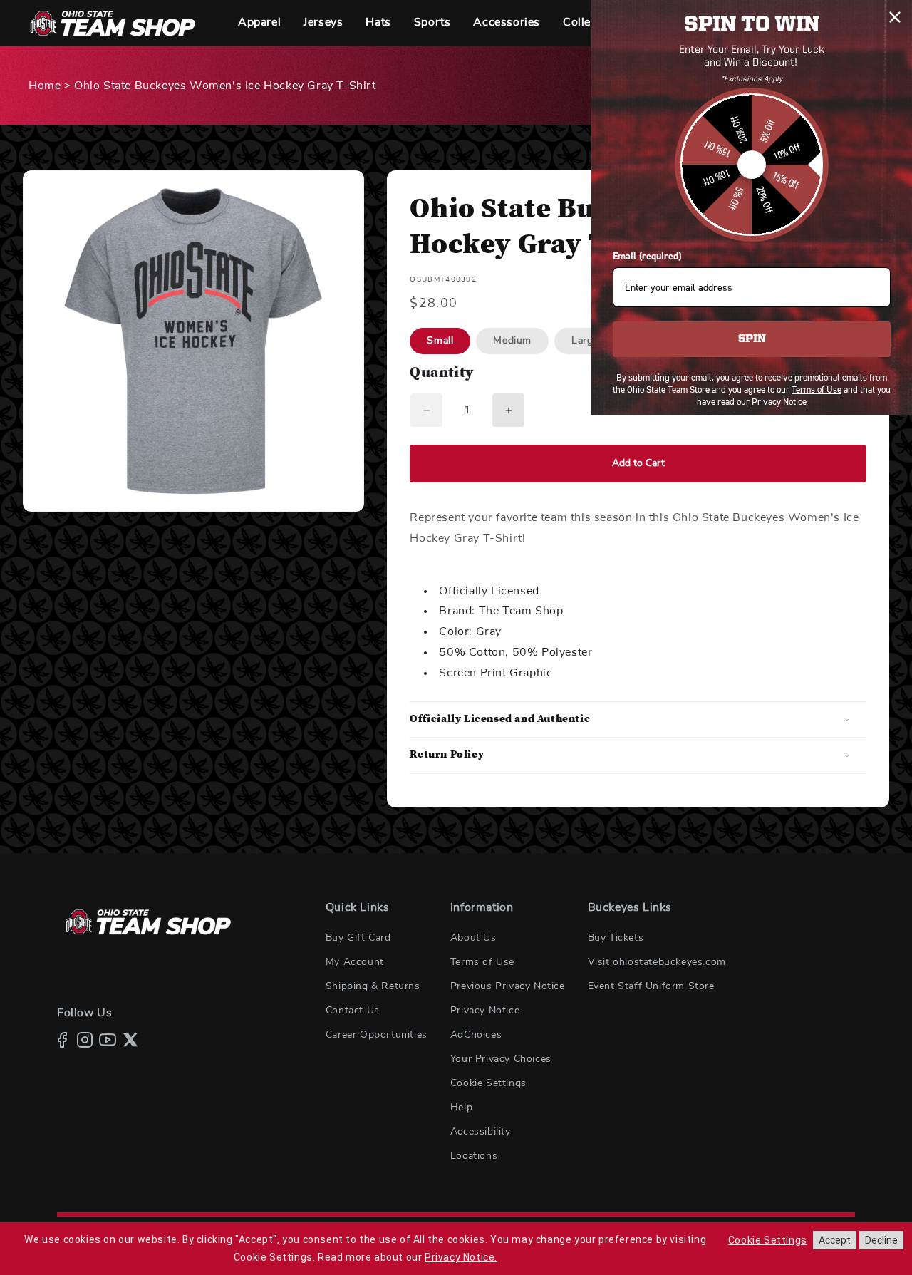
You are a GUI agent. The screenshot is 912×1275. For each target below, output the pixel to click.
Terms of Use (482, 962)
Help (461, 1108)
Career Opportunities (377, 1035)
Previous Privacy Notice (507, 986)
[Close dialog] (895, 17)
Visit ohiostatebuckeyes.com (657, 962)
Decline (881, 1240)
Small (440, 341)
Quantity (441, 373)
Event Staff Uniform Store (651, 986)
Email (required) (647, 256)
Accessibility (480, 1132)
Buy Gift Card (358, 938)
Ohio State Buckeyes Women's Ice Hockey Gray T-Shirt (225, 85)
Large (584, 341)
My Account (355, 962)
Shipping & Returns (373, 986)
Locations (473, 1156)
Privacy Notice (484, 1011)
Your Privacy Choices (500, 1059)
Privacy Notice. (461, 1257)
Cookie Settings (488, 1083)
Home (44, 85)
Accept (835, 1240)
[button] (259, 23)
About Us (473, 938)
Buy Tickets (616, 938)
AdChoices (476, 1035)
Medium (512, 341)
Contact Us (353, 1011)
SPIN (752, 339)
